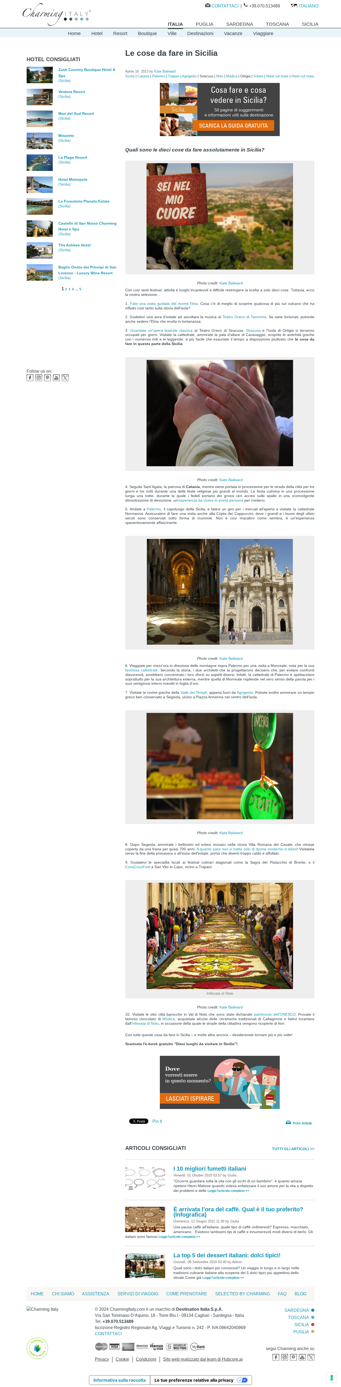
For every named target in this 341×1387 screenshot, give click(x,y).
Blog (300, 1294)
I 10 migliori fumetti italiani (209, 1168)
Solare (258, 76)
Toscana (298, 1317)
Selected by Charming (242, 1294)
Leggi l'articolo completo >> (228, 1191)
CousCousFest (138, 867)
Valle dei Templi (194, 692)
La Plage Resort (72, 157)
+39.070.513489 (264, 6)
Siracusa (254, 330)
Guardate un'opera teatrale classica (161, 330)
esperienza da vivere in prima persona (210, 500)
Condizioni (146, 1359)
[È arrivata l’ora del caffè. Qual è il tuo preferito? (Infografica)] (146, 1219)
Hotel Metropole (72, 179)
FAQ (282, 1294)
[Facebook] (30, 378)
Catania (143, 76)
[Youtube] (56, 378)
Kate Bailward (231, 283)
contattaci (108, 1333)
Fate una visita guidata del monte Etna (164, 303)
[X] (65, 378)
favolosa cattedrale (141, 670)
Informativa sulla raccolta (120, 1380)
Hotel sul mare (278, 76)
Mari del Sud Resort (76, 113)
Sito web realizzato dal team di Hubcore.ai (203, 1359)
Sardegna (297, 1310)
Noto (220, 76)
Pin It (157, 1121)
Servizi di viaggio (137, 1294)
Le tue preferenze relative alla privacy (194, 1380)
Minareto (66, 135)
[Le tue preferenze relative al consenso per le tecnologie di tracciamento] (332, 1378)
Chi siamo (63, 1294)
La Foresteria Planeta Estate (83, 201)
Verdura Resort (71, 92)
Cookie (122, 1359)
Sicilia (130, 76)
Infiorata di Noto (145, 1023)
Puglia (301, 1332)
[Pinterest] (47, 378)
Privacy (102, 1359)
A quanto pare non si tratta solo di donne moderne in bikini (247, 849)
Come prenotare (186, 1294)
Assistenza (95, 1294)
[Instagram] (38, 378)
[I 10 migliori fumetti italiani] (146, 1178)
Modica (232, 76)
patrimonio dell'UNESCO (275, 1014)
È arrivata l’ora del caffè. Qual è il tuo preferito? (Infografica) (238, 1212)
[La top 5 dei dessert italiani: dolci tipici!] (146, 1265)
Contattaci (225, 6)
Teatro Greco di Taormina (244, 317)
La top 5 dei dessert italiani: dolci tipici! (227, 1255)
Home (74, 33)
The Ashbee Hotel (74, 245)
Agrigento (190, 76)
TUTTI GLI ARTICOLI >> (293, 1149)
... (76, 289)
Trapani (174, 76)
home (37, 1294)
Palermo (159, 76)
